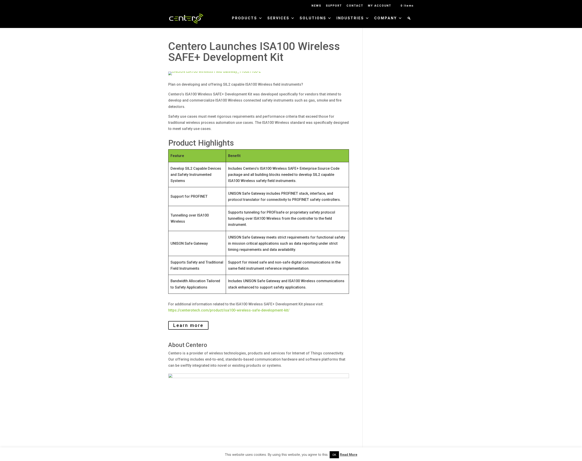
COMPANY (385, 18)
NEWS (316, 5)
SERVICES (278, 18)
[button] (409, 22)
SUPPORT (334, 5)
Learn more (188, 325)
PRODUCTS (244, 18)
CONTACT (354, 5)
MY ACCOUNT (379, 5)
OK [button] (334, 454)
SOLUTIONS (313, 18)
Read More (348, 455)
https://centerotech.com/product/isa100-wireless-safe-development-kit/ (228, 310)
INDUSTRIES (350, 18)
